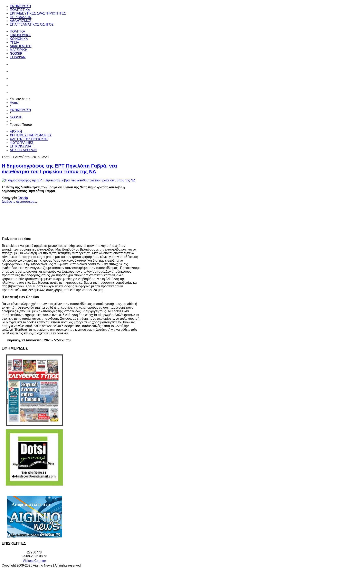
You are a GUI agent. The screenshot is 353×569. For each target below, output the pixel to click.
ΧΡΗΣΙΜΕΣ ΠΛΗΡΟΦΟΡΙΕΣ (31, 135)
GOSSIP (16, 117)
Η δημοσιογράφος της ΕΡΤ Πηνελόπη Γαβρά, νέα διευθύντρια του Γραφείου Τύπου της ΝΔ (59, 168)
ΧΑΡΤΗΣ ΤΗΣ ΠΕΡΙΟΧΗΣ (29, 139)
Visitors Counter (34, 560)
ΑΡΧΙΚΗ (16, 131)
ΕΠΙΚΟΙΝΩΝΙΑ (20, 146)
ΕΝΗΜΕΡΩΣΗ (20, 110)
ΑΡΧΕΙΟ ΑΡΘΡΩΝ (23, 150)
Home (14, 102)
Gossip (23, 198)
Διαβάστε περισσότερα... (19, 201)
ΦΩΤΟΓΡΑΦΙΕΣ (21, 142)
